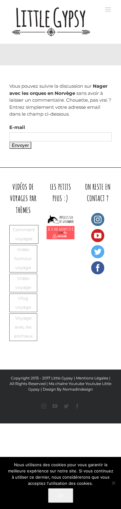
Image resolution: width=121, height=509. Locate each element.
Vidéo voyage (23, 283)
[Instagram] (97, 219)
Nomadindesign (78, 389)
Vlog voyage (23, 303)
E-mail (17, 127)
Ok (61, 495)
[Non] (113, 483)
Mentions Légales (92, 378)
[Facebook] (97, 267)
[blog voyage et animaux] (60, 216)
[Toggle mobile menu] (108, 9)
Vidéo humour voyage (23, 258)
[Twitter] (97, 251)
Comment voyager (24, 234)
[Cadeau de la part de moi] (60, 229)
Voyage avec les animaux (23, 327)
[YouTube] (97, 235)
